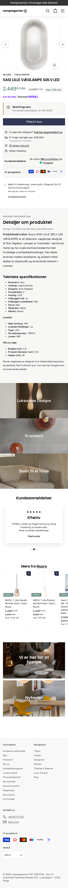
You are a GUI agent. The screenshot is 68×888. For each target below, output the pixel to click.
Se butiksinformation (17, 196)
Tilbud (37, 751)
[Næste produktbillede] (62, 44)
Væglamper (21, 74)
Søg (5, 755)
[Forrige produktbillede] (5, 44)
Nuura (7, 74)
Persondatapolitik (12, 777)
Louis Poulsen (41, 773)
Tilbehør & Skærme (43, 768)
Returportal (9, 795)
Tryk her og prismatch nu (48, 132)
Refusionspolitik (11, 786)
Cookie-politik (10, 773)
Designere (39, 759)
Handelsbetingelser (13, 768)
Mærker (38, 764)
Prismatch (8, 759)
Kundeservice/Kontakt (14, 751)
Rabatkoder (8, 790)
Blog (36, 777)
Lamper (37, 755)
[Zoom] (54, 65)
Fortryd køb (9, 799)
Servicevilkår (9, 781)
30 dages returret (19, 145)
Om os (6, 764)
